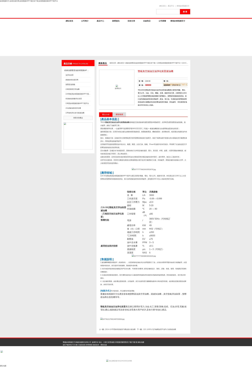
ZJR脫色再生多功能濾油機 (75, 113)
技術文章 (131, 21)
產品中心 (171, 6)
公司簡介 (85, 21)
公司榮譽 (162, 21)
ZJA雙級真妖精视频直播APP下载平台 (78, 94)
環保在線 (104, 345)
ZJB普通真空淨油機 (72, 89)
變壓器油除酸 (70, 84)
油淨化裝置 (70, 75)
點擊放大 (118, 88)
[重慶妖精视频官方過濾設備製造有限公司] (108, 10)
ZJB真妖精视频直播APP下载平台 (77, 103)
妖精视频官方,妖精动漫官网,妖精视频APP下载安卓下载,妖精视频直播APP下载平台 (29, 1)
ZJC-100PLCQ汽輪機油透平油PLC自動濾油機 (159, 329)
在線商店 (147, 21)
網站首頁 (162, 6)
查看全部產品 (78, 118)
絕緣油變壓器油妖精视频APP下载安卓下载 (76, 70)
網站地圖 (141, 342)
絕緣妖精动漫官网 (72, 80)
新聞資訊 (116, 21)
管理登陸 (89, 345)
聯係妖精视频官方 (183, 6)
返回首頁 (82, 345)
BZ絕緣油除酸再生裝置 (74, 99)
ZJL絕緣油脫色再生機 (73, 108)
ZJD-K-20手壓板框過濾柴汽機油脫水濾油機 (120, 329)
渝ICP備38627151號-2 (71, 345)
